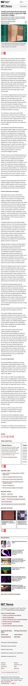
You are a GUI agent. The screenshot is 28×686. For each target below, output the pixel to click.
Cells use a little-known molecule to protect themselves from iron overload (18, 552)
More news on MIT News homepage (10, 594)
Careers (15, 680)
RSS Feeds (17, 637)
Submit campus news (7, 649)
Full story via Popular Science (10, 457)
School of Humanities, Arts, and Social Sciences (15, 619)
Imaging (3, 499)
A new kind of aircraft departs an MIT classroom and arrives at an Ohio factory (18, 561)
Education (3, 662)
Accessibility (8, 681)
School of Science (7, 623)
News (15, 666)
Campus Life (4, 666)
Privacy (2, 681)
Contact (20, 680)
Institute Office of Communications (16, 610)
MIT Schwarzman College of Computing (13, 487)
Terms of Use (4, 634)
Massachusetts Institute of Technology (10, 677)
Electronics (10, 494)
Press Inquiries (18, 634)
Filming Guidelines (6, 637)
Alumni (2, 668)
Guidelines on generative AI (8, 656)
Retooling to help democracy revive (19, 542)
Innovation (3, 664)
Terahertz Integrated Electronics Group (12, 477)
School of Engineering (8, 485)
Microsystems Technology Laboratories (13, 479)
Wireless (21, 496)
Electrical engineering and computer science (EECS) (13, 504)
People (11, 680)
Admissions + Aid (18, 664)
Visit (2, 680)
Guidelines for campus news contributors (12, 653)
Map (5, 680)
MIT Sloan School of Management (11, 621)
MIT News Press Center (20, 630)
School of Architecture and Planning (12, 615)
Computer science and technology (9, 496)
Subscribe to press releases (8, 646)
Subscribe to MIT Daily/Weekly (9, 642)
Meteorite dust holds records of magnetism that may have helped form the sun (19, 587)
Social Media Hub (5, 683)
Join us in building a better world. (9, 672)
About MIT (16, 668)
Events (7, 680)
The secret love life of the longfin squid (18, 568)
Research (3, 494)
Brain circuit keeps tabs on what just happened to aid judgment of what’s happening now (19, 578)
